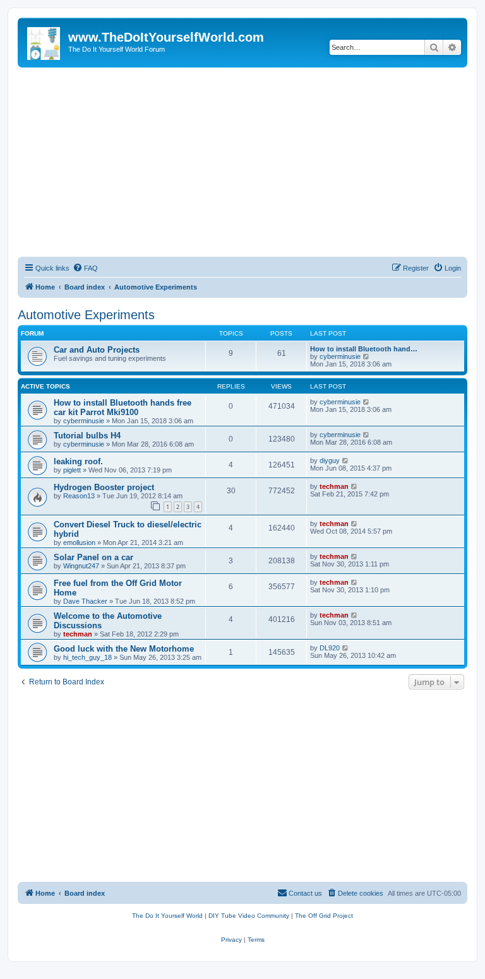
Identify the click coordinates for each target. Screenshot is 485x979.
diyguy (330, 460)
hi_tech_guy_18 (87, 657)
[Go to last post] (366, 402)
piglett (72, 470)
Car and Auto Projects (97, 350)
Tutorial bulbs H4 (87, 435)
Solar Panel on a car (93, 557)
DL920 (330, 648)
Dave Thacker (85, 601)
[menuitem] (85, 268)
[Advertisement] (242, 162)
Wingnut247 (81, 566)
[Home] (44, 41)
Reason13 (79, 496)
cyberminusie (340, 356)
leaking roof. (78, 461)
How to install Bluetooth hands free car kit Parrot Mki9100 (122, 407)
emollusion (79, 542)
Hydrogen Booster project (104, 487)
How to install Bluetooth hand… (363, 349)
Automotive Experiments (86, 315)
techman (334, 486)
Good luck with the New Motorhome (124, 649)
